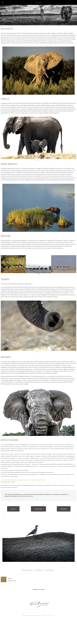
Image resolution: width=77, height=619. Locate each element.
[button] (13, 516)
